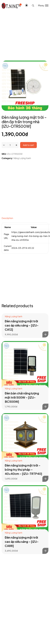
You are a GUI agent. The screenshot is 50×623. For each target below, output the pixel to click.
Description (7, 218)
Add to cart (28, 145)
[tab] (25, 219)
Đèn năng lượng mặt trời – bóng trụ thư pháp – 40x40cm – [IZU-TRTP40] (23, 469)
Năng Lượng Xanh (22, 158)
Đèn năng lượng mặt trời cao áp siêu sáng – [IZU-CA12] (22, 325)
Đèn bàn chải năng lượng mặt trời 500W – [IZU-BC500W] (22, 397)
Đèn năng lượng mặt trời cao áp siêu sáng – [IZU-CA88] (22, 542)
